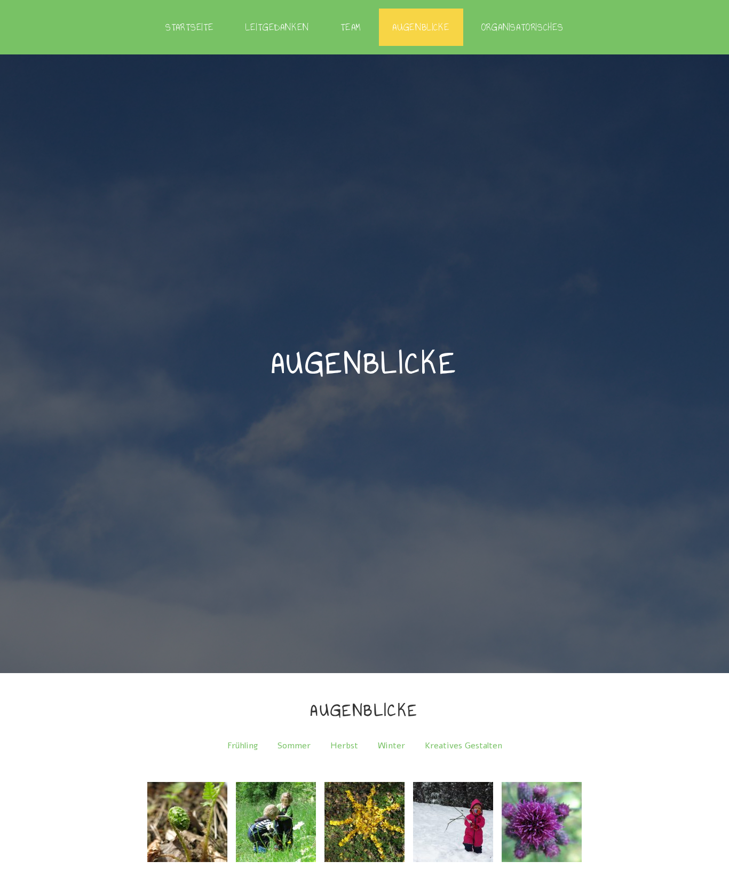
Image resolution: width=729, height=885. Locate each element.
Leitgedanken (277, 27)
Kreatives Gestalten (463, 746)
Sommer (294, 746)
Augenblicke (421, 27)
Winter (391, 746)
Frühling (242, 746)
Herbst (344, 746)
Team (350, 27)
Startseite (189, 27)
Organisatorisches (522, 27)
